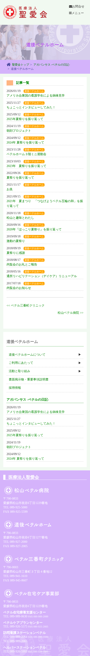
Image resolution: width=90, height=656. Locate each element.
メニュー (78, 13)
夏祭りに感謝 (16, 253)
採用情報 (15, 387)
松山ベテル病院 (68, 312)
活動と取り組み (19, 371)
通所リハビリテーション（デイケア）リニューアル (42, 276)
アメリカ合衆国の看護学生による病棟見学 (36, 95)
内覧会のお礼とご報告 (22, 264)
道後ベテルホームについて (27, 354)
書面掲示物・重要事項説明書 (28, 379)
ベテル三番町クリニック (28, 305)
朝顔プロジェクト (19, 130)
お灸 (10, 189)
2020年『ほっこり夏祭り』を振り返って (34, 229)
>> (81, 312)
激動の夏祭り (16, 241)
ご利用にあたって (21, 362)
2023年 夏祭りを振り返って (26, 166)
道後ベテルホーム (34, 91)
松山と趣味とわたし (20, 217)
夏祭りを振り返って (20, 177)
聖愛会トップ (20, 64)
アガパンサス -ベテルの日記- (51, 64)
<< (8, 305)
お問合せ (78, 6)
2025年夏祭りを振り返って (25, 119)
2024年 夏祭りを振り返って (25, 142)
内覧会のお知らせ (19, 288)
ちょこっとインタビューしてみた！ (31, 107)
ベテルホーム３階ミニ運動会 (26, 154)
